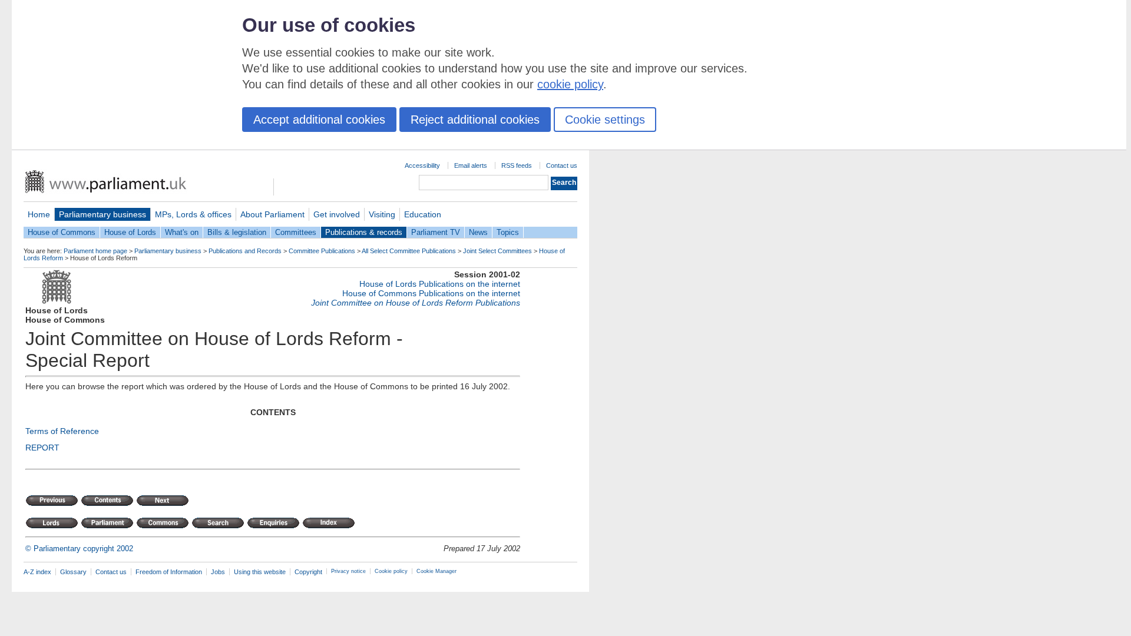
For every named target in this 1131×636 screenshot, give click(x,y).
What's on (182, 232)
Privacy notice (348, 571)
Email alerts (470, 165)
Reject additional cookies (475, 119)
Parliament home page (95, 250)
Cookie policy (391, 571)
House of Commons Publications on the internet (431, 293)
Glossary (73, 571)
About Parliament (272, 214)
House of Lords (130, 232)
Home (39, 214)
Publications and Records (245, 250)
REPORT (42, 447)
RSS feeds (516, 165)
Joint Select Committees (497, 250)
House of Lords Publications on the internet (439, 284)
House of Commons (61, 232)
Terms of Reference (62, 431)
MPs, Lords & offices (193, 214)
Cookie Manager (436, 571)
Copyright (308, 571)
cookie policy (570, 84)
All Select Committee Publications (409, 250)
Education (422, 214)
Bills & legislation (236, 232)
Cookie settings (605, 119)
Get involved (336, 214)
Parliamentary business (102, 214)
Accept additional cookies (319, 119)
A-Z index (37, 571)
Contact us (561, 165)
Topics (508, 232)
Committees (295, 232)
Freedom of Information (168, 571)
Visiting (382, 214)
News (478, 232)
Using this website (260, 571)
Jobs (218, 571)
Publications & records (363, 232)
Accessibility (422, 165)
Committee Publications (322, 250)
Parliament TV (435, 232)
